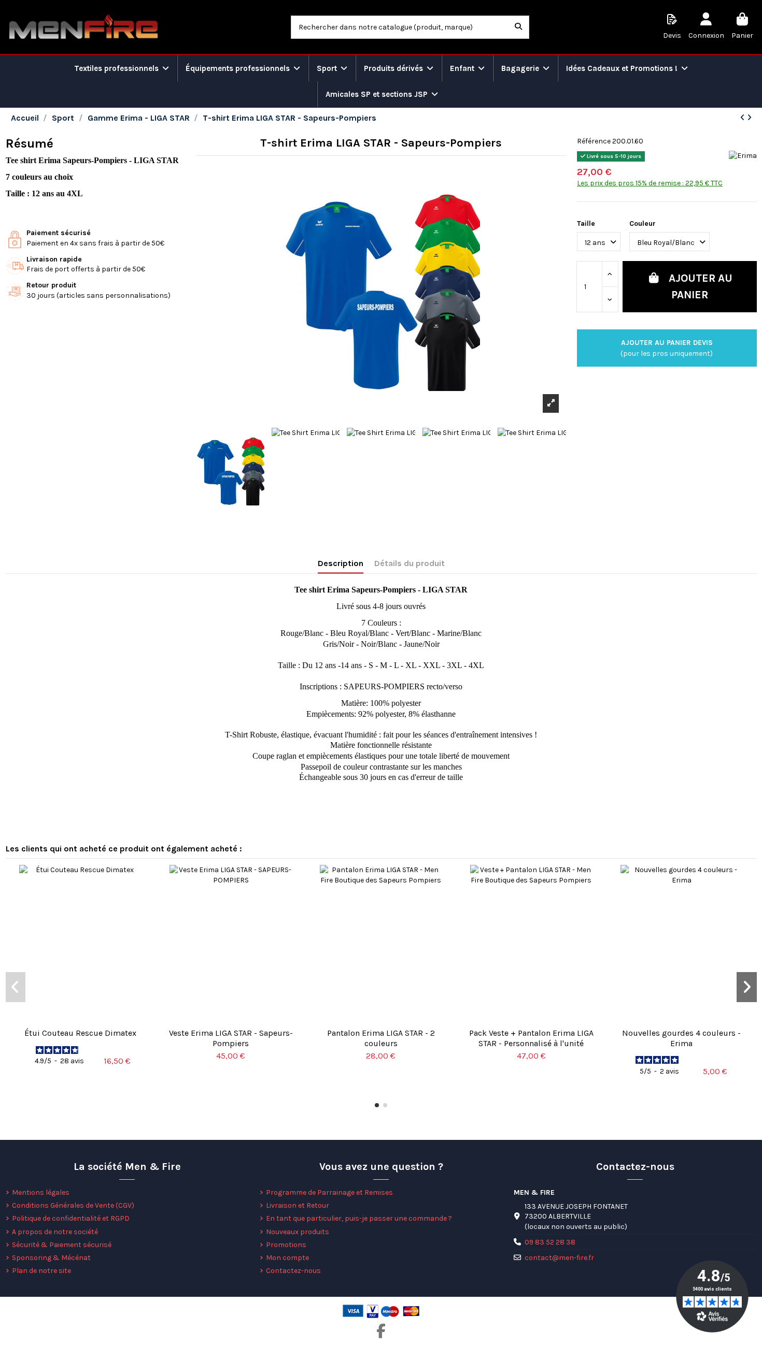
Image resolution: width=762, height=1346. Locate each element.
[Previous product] (743, 117)
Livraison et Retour (297, 1205)
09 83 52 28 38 (550, 1242)
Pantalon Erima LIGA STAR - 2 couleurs (381, 1038)
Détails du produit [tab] (409, 563)
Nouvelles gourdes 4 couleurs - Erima (681, 1038)
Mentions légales (40, 1192)
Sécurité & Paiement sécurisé (61, 1244)
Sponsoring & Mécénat (51, 1257)
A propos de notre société (55, 1231)
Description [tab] (340, 563)
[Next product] (749, 117)
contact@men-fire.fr (559, 1257)
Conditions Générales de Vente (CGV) (73, 1205)
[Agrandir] (551, 403)
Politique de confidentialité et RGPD (71, 1218)
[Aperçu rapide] (80, 1019)
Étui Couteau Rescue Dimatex (80, 1033)
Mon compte (287, 1257)
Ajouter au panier (700, 286)
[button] (377, 1105)
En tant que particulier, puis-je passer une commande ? (359, 1218)
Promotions (286, 1244)
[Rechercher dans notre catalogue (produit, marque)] (518, 27)
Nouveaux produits (297, 1231)
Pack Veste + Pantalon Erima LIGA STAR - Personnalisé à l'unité (531, 1038)
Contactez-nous (293, 1270)
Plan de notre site (41, 1270)
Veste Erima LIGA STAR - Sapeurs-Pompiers (231, 1038)
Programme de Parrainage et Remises (329, 1192)
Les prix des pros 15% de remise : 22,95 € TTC (650, 183)
